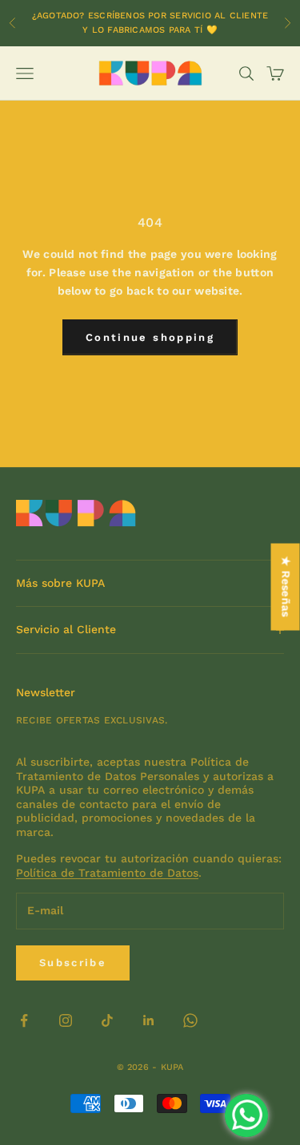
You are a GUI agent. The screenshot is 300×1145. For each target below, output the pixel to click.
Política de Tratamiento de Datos (107, 872)
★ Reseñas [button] (286, 587)
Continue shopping (150, 337)
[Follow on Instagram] (66, 1020)
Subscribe (72, 963)
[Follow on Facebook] (24, 1020)
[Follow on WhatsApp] (190, 1020)
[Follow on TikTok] (107, 1020)
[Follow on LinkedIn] (149, 1020)
